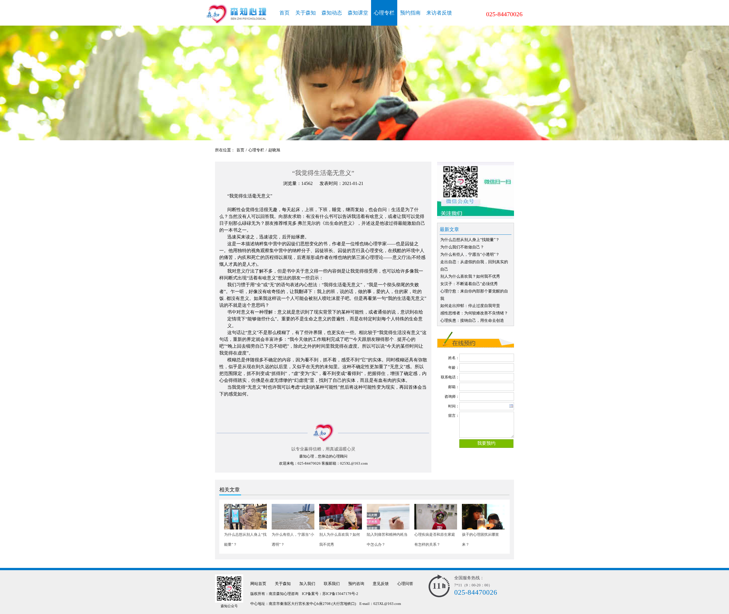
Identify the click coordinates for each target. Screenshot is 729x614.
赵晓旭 (274, 150)
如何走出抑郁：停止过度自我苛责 (470, 306)
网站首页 (258, 584)
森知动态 (332, 13)
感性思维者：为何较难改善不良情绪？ (474, 313)
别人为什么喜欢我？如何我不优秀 (470, 276)
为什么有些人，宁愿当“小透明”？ (469, 254)
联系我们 (332, 584)
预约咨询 (356, 584)
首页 (284, 13)
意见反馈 (381, 584)
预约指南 (410, 13)
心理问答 (405, 584)
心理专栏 (384, 13)
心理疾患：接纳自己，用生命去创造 (472, 320)
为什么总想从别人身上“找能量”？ (469, 240)
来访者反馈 (439, 13)
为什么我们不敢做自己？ (462, 247)
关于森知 (305, 13)
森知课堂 (358, 13)
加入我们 (307, 584)
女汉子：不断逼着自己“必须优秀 (469, 284)
